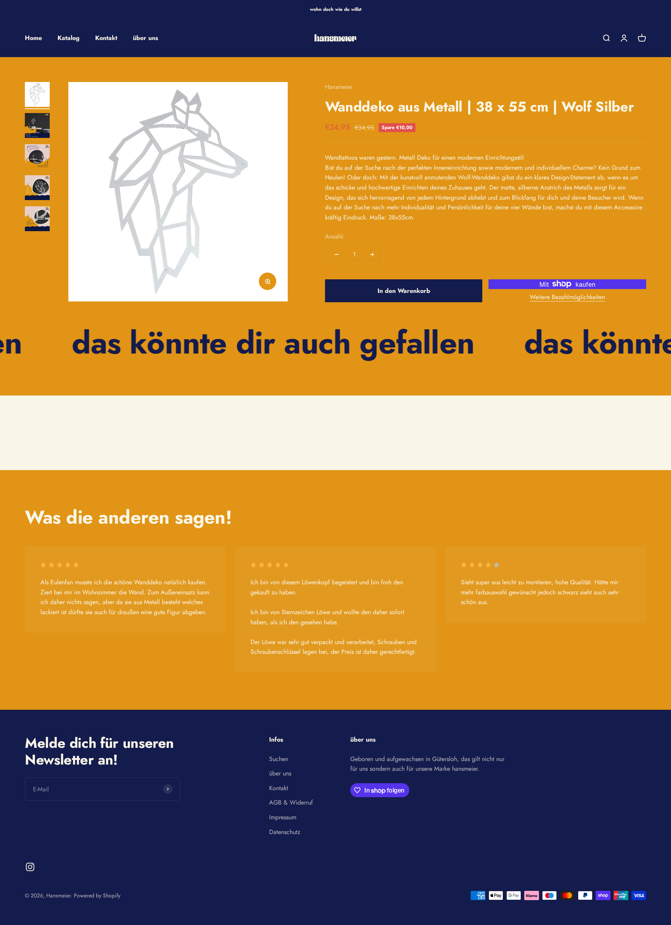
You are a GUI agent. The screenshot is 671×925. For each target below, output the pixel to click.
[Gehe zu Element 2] (37, 126)
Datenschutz (284, 831)
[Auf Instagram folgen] (30, 867)
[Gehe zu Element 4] (37, 188)
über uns (145, 37)
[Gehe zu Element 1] (37, 95)
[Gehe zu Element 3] (37, 157)
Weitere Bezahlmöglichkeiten (567, 297)
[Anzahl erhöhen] (372, 254)
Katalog (68, 37)
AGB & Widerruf (291, 802)
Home (33, 37)
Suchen (278, 758)
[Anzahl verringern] (336, 254)
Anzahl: (335, 236)
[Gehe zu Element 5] (37, 219)
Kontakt (106, 37)
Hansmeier (338, 86)
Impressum (282, 817)
